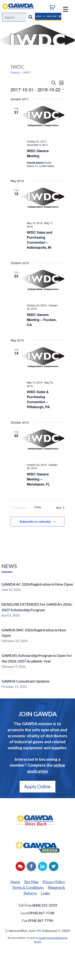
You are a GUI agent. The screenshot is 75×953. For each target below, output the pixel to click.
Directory (52, 16)
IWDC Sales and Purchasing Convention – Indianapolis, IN (39, 240)
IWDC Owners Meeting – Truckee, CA (41, 319)
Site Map (31, 881)
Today (37, 507)
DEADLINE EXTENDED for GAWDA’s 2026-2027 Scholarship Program (37, 607)
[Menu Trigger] (65, 9)
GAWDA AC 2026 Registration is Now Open (37, 584)
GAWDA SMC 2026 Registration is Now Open (33, 633)
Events (15, 72)
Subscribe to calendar (35, 521)
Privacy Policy (53, 881)
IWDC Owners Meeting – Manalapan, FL (38, 479)
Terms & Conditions (28, 887)
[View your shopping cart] (53, 6)
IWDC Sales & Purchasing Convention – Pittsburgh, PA (38, 399)
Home (15, 881)
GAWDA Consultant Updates (25, 681)
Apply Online (37, 786)
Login (39, 16)
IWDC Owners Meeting (38, 153)
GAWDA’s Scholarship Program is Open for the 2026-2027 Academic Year (36, 658)
